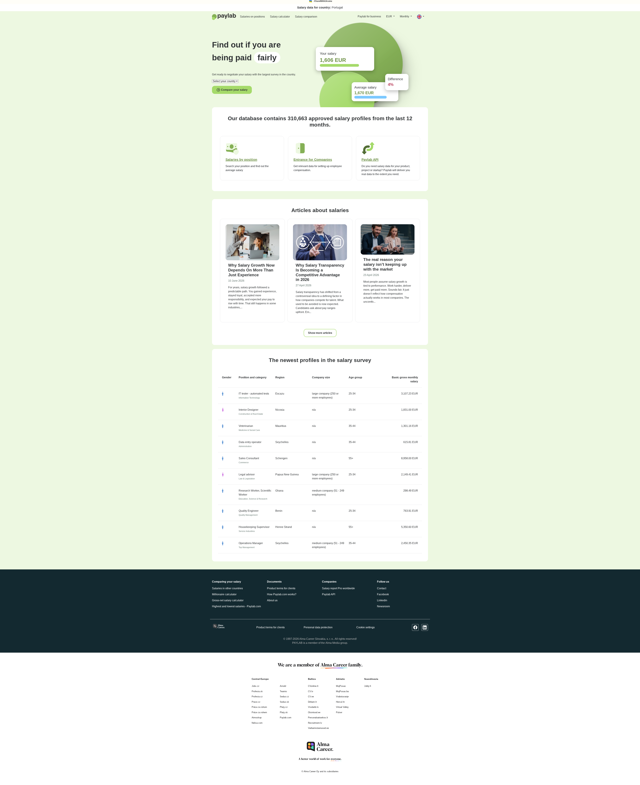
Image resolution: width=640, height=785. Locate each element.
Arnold (283, 686)
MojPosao (341, 686)
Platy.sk (284, 712)
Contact (381, 588)
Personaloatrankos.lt (318, 717)
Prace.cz (256, 702)
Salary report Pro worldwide (338, 588)
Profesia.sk (257, 691)
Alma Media (333, 642)
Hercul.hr (340, 702)
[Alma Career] (320, 746)
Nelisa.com (257, 723)
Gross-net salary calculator (228, 600)
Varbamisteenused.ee (318, 728)
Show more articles (320, 332)
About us (272, 600)
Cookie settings (365, 627)
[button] (421, 16)
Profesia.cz (257, 696)
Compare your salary (234, 89)
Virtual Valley (342, 707)
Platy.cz (284, 707)
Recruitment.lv (315, 723)
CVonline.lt (313, 686)
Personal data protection (318, 627)
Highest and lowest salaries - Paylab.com (236, 606)
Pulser (339, 712)
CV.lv (310, 691)
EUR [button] (389, 16)
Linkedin (382, 600)
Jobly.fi (367, 686)
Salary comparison (306, 16)
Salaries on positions (252, 16)
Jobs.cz (255, 686)
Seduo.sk (284, 702)
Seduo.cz (284, 696)
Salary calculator (280, 16)
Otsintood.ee (314, 712)
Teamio (283, 691)
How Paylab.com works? (281, 594)
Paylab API (328, 594)
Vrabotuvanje (342, 696)
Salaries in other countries (227, 588)
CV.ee (311, 696)
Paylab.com (285, 717)
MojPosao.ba (342, 691)
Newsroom (383, 606)
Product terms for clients (281, 588)
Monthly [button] (405, 16)
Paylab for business (369, 16)
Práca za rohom (259, 707)
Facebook (383, 594)
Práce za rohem (259, 712)
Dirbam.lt (312, 702)
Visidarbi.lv (313, 707)
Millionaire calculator (224, 594)
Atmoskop (257, 717)
